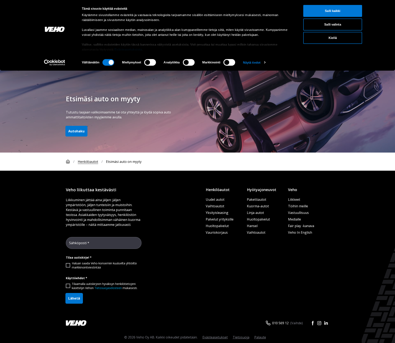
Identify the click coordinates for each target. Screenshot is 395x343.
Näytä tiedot (251, 62)
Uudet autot (215, 199)
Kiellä (333, 38)
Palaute (260, 337)
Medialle (294, 219)
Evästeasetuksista (128, 49)
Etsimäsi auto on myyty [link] (124, 161)
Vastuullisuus (298, 212)
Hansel (252, 226)
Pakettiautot (256, 199)
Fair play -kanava (301, 226)
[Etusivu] (68, 162)
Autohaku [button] (76, 131)
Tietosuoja (241, 337)
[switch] (150, 62)
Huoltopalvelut (217, 226)
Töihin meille (298, 206)
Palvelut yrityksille (220, 219)
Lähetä (74, 298)
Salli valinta (332, 24)
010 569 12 (280, 323)
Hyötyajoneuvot (261, 189)
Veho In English (300, 232)
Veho (292, 189)
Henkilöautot (88, 161)
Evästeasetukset (215, 337)
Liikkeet (294, 199)
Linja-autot (255, 212)
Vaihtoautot (215, 206)
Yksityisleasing (217, 212)
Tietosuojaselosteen (108, 288)
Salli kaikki (332, 11)
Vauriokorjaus (217, 232)
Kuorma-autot (258, 206)
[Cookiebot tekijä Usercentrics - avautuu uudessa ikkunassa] (55, 63)
